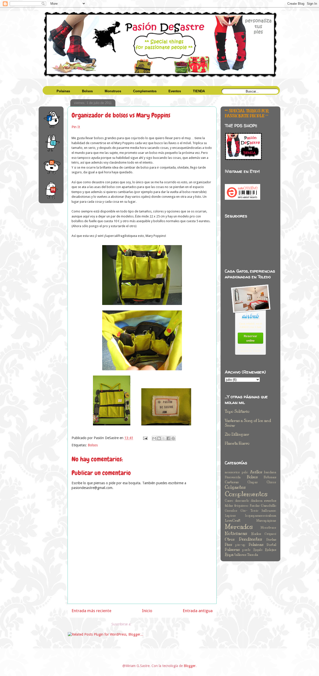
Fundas (255, 506)
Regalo (258, 550)
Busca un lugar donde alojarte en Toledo (250, 349)
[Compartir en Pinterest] (173, 438)
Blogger (190, 666)
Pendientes (250, 539)
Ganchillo (268, 505)
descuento (242, 501)
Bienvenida (232, 477)
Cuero (229, 501)
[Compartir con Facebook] (168, 438)
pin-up (240, 545)
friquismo (241, 506)
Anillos (256, 472)
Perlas (271, 539)
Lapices (230, 516)
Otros (230, 539)
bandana (270, 472)
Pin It (76, 127)
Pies (228, 544)
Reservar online (250, 338)
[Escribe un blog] (159, 438)
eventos (270, 500)
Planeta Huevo (237, 443)
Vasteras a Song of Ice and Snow (248, 423)
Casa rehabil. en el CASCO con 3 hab (250, 325)
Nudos (256, 533)
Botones (270, 477)
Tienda (252, 554)
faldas (229, 506)
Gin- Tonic (249, 511)
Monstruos (268, 528)
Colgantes (235, 487)
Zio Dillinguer (237, 434)
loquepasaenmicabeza (260, 516)
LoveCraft (232, 520)
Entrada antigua (198, 610)
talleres (240, 554)
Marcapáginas (266, 521)
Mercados (239, 526)
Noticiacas (236, 533)
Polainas (256, 544)
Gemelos (231, 511)
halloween (269, 511)
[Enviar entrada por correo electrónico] (145, 438)
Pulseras (232, 549)
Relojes (270, 549)
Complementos (246, 494)
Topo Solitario (237, 411)
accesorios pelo (236, 472)
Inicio (147, 610)
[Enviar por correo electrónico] (154, 438)
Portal (271, 544)
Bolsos (93, 445)
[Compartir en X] (163, 438)
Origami (270, 534)
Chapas (252, 482)
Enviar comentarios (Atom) (152, 624)
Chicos (271, 482)
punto (246, 550)
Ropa (229, 554)
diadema (256, 501)
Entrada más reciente (91, 610)
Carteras (232, 482)
